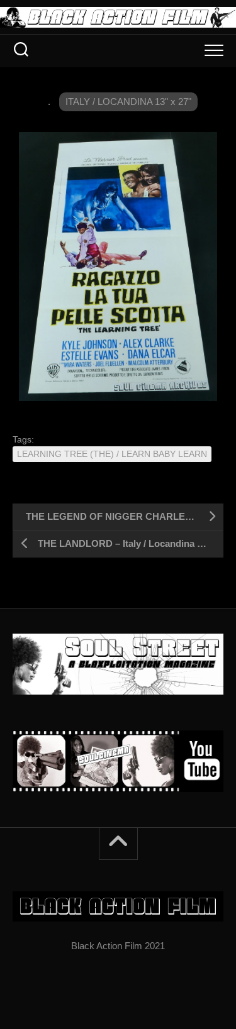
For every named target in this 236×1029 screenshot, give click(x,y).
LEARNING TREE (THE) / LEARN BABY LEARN (112, 454)
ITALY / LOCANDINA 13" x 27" (128, 101)
